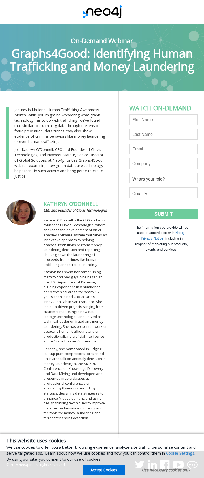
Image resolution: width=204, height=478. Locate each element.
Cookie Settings (180, 453)
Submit (163, 213)
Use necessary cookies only (166, 469)
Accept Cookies (104, 469)
